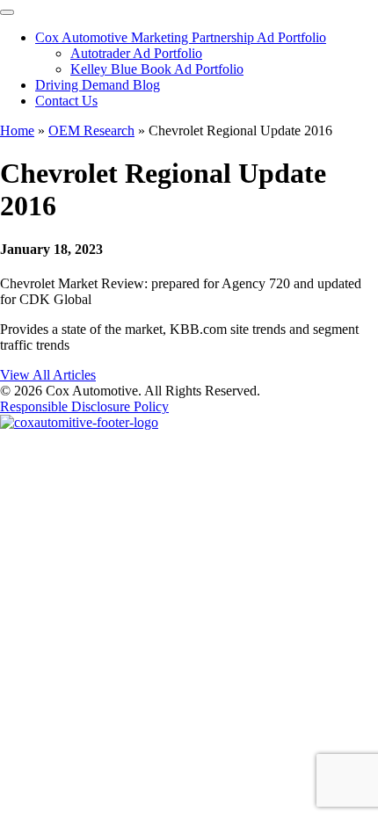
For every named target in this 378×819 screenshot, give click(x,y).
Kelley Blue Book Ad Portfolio (157, 69)
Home (17, 130)
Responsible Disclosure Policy (84, 406)
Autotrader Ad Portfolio (136, 53)
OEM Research (91, 130)
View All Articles (48, 374)
